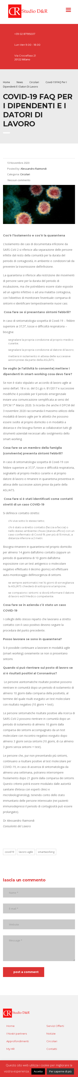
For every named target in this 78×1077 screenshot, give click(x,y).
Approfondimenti (17, 1041)
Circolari (51, 1041)
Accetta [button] (38, 1071)
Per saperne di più (60, 1071)
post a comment (26, 972)
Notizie (51, 1033)
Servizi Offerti (55, 1025)
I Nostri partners (16, 1033)
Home (6, 82)
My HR (10, 1048)
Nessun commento (18, 180)
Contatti (51, 1048)
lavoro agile (26, 852)
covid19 (9, 852)
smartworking (46, 852)
